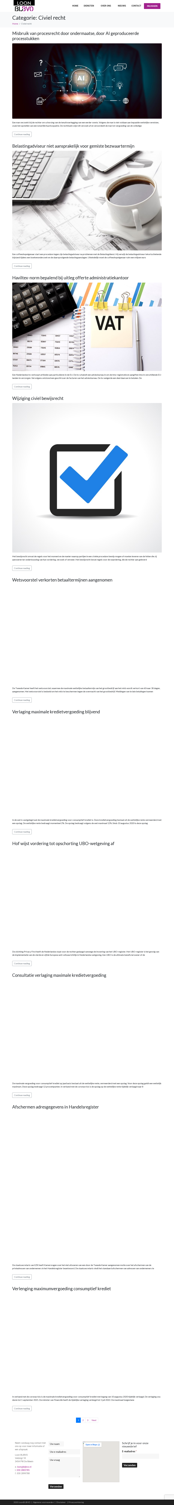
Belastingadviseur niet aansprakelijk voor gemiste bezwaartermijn (73, 146)
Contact (136, 5)
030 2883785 (23, 1470)
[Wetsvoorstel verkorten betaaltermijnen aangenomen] (87, 634)
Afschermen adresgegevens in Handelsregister (55, 1106)
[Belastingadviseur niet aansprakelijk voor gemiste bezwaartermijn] (87, 200)
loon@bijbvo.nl (24, 1467)
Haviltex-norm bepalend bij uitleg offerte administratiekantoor (70, 277)
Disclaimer (61, 1502)
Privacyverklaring (76, 1502)
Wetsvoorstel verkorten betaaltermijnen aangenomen (62, 579)
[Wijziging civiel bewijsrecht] (87, 477)
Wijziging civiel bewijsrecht (37, 398)
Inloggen (152, 6)
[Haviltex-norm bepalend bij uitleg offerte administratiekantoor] (87, 326)
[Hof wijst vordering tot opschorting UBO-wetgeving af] (87, 897)
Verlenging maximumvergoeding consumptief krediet (61, 1288)
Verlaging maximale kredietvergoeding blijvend (56, 711)
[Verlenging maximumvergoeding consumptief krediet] (87, 1342)
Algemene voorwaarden (43, 1502)
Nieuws (122, 5)
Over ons (106, 5)
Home (75, 5)
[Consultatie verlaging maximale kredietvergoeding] (87, 1029)
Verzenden (56, 1486)
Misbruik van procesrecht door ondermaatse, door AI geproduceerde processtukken (75, 36)
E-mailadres (129, 1451)
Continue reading (22, 134)
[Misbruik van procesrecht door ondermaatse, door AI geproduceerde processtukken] (87, 80)
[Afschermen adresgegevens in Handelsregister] (87, 1186)
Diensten (89, 5)
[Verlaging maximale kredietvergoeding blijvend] (87, 766)
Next (94, 1420)
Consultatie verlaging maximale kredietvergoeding (59, 975)
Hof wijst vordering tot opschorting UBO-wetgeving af (63, 843)
